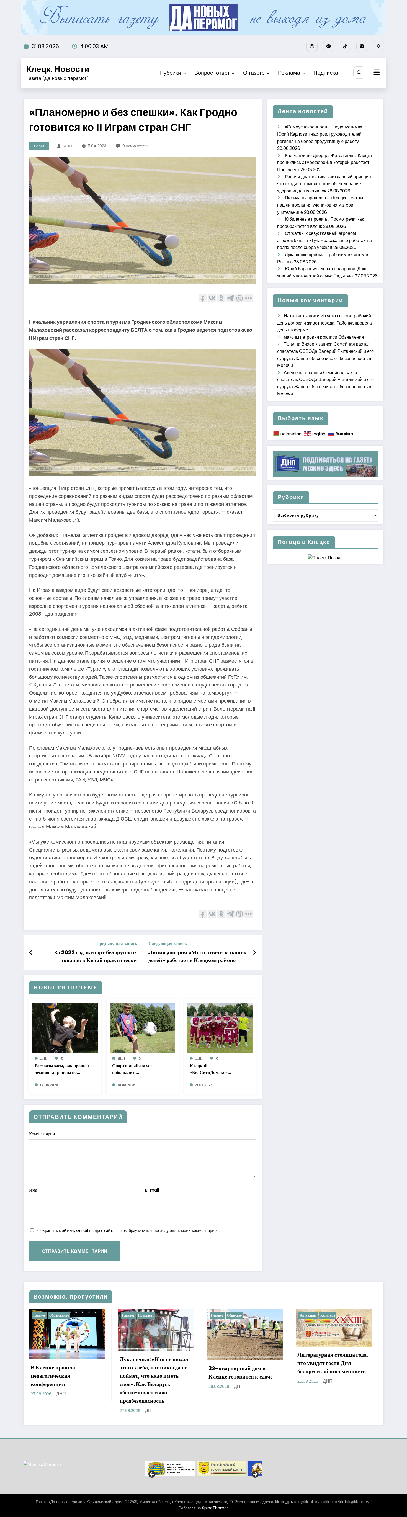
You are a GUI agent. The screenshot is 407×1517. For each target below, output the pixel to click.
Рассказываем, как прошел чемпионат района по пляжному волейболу (62, 1069)
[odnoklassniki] (378, 46)
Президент (57, 1315)
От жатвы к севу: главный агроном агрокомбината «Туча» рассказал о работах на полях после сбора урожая (324, 240)
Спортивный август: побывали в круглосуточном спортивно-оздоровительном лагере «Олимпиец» (136, 1069)
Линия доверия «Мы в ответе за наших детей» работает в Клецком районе (197, 956)
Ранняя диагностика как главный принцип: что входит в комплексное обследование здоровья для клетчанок (324, 184)
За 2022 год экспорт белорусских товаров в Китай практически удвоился (95, 956)
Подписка (325, 73)
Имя (33, 1190)
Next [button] (255, 1474)
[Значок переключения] (375, 73)
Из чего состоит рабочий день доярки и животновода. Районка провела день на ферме (324, 323)
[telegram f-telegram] (328, 46)
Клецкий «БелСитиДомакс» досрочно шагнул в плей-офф (215, 1069)
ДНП (68, 146)
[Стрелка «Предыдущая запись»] (31, 952)
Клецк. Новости (57, 69)
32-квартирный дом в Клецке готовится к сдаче (152, 1372)
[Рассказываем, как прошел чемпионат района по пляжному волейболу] (65, 1027)
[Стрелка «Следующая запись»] (254, 952)
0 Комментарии (135, 146)
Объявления (351, 337)
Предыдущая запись (116, 943)
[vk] (361, 46)
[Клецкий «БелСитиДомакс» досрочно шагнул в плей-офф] (220, 1027)
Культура (238, 1315)
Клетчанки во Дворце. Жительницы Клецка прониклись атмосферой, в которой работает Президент (324, 162)
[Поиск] (359, 72)
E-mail (152, 1190)
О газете (254, 73)
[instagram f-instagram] (312, 46)
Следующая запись (167, 943)
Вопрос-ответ (212, 73)
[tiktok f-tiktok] (345, 46)
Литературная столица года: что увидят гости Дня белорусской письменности (243, 1363)
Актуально (219, 1315)
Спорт (39, 146)
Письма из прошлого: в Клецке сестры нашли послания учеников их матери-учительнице (320, 205)
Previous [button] (152, 1474)
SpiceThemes (215, 1508)
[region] (203, 1468)
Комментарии (42, 1134)
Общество (145, 1315)
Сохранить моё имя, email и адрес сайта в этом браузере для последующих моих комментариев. (128, 1230)
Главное (39, 1315)
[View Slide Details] (170, 1468)
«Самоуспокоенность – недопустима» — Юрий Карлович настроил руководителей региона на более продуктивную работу (322, 134)
